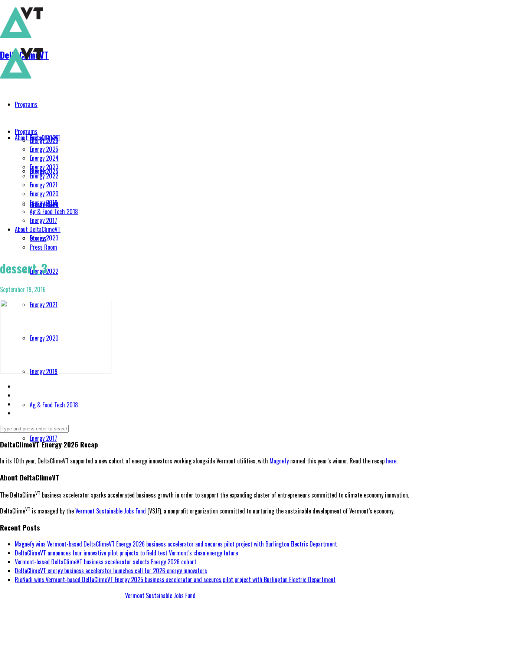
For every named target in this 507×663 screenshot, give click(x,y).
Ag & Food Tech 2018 (54, 211)
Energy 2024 (44, 158)
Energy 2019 (44, 202)
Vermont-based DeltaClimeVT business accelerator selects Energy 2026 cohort (105, 561)
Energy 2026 (44, 140)
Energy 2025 (44, 149)
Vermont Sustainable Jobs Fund (110, 510)
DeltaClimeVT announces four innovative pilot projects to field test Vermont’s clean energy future (126, 552)
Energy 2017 (43, 220)
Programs (26, 131)
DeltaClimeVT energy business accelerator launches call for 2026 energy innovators (111, 570)
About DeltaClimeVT (37, 229)
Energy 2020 (44, 193)
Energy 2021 (44, 184)
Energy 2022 (44, 175)
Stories (38, 238)
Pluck (75, 652)
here (391, 460)
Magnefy (279, 460)
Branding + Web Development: (34, 652)
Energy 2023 (44, 167)
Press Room (43, 247)
